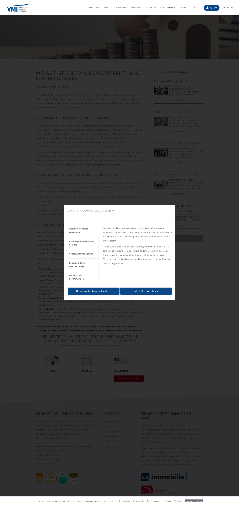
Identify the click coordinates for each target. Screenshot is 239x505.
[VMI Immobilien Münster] (18, 8)
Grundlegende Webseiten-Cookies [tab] (81, 243)
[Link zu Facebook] (228, 7)
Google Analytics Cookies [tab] (81, 253)
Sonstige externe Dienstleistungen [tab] (77, 265)
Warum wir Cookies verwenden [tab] (78, 230)
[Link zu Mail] (224, 7)
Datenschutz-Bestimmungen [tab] (76, 277)
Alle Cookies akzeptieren (146, 291)
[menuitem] (94, 8)
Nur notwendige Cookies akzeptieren (93, 291)
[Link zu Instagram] (232, 7)
